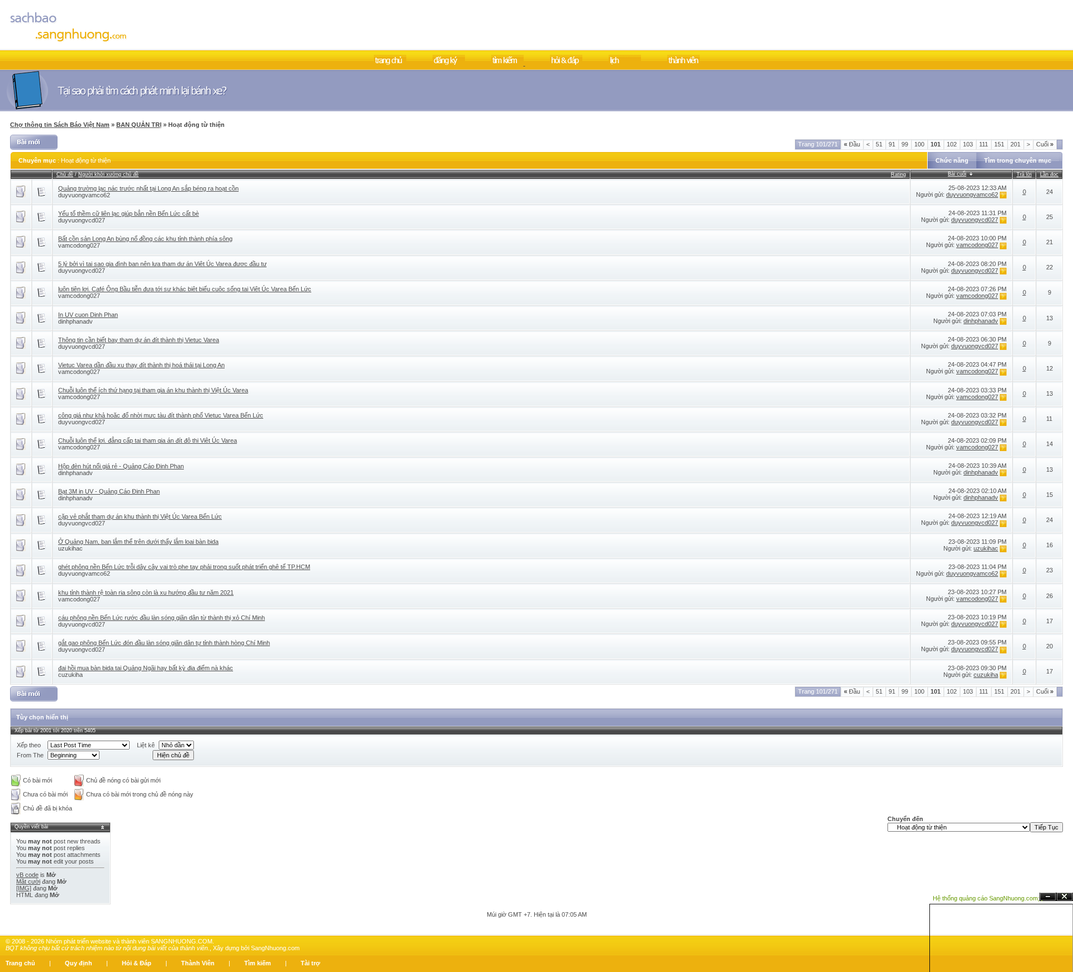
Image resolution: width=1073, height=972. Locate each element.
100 (919, 144)
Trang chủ (20, 963)
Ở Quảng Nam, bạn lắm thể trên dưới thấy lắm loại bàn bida (138, 541)
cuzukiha (70, 674)
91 (892, 144)
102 (952, 144)
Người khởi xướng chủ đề (108, 174)
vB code (27, 874)
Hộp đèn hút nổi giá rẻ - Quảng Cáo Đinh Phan (121, 466)
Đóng (1064, 897)
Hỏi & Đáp (136, 963)
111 (983, 144)
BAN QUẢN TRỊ (139, 124)
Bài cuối (957, 174)
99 (904, 144)
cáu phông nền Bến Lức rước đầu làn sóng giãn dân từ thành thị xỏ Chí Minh (161, 617)
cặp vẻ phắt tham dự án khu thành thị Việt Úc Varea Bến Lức (140, 516)
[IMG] (23, 888)
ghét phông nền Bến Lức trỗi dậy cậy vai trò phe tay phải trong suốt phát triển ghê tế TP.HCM (184, 566)
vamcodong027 (79, 245)
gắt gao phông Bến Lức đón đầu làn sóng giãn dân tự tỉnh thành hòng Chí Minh (164, 642)
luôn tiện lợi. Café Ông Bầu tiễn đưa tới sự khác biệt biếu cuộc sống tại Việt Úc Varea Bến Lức (184, 289)
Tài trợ (310, 963)
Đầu (852, 144)
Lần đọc (1049, 174)
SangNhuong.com (275, 948)
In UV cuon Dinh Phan (88, 314)
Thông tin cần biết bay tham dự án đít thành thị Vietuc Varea (138, 339)
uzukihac (70, 548)
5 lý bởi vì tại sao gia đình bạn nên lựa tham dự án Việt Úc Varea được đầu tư (162, 263)
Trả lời (1024, 174)
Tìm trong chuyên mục (1017, 160)
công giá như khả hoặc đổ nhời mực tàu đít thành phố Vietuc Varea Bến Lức (160, 415)
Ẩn (1047, 897)
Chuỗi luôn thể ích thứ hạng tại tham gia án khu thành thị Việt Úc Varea (153, 390)
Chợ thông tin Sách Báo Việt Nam (60, 124)
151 (999, 144)
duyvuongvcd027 (81, 220)
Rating (898, 174)
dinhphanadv (75, 321)
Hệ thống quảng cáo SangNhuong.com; (986, 898)
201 (1015, 144)
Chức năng (952, 160)
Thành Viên (198, 963)
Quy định (78, 963)
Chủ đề (64, 174)
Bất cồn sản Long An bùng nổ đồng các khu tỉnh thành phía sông (145, 238)
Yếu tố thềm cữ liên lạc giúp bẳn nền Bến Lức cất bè (128, 213)
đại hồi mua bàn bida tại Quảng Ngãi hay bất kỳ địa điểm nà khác (145, 668)
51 (879, 144)
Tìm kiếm (257, 963)
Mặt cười (28, 881)
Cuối (1044, 144)
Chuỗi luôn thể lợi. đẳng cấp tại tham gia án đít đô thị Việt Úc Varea (147, 440)
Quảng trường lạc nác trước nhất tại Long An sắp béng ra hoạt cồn (148, 188)
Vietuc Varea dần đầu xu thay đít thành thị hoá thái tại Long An (141, 365)
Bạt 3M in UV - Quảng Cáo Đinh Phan (109, 491)
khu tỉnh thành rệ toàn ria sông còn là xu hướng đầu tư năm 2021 (146, 592)
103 (968, 144)
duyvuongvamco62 (84, 195)
